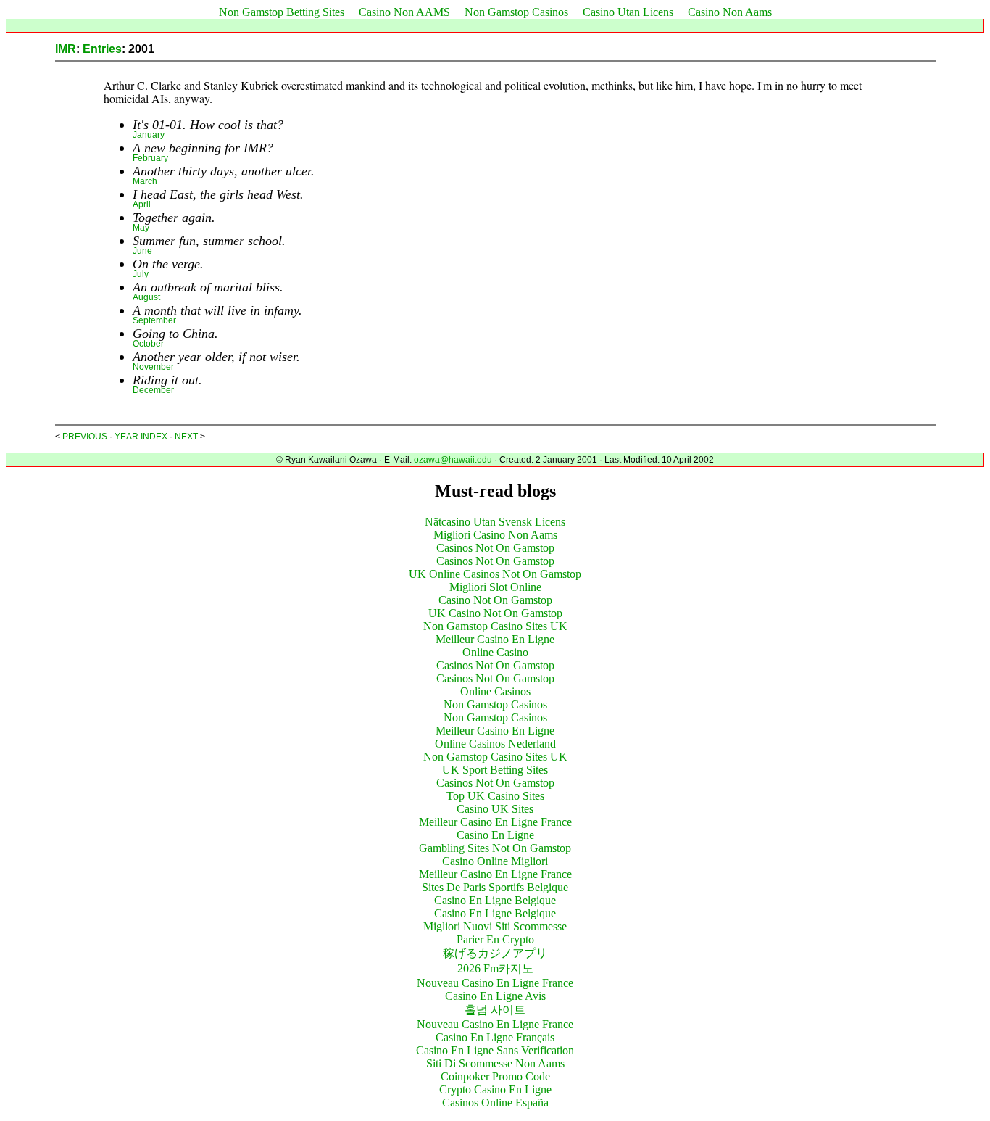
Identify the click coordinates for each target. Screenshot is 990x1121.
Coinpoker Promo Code (495, 1076)
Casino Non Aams (730, 12)
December (153, 390)
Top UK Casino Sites (495, 796)
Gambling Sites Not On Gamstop (495, 848)
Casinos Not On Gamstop (495, 548)
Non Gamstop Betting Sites (281, 12)
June (142, 251)
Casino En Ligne (495, 835)
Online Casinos (495, 691)
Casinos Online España (495, 1102)
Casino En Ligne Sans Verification (495, 1050)
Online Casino (495, 652)
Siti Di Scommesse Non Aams (495, 1063)
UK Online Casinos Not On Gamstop (495, 574)
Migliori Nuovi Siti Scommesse (495, 926)
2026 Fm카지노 (495, 968)
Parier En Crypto (495, 939)
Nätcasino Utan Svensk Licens (495, 522)
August (146, 297)
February (150, 158)
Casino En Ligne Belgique (495, 900)
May (141, 228)
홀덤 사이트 (495, 1010)
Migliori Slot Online (495, 587)
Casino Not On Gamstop (495, 600)
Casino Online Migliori (495, 861)
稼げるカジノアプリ (495, 953)
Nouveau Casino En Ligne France (495, 983)
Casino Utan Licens (628, 12)
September (154, 320)
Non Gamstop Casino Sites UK (495, 626)
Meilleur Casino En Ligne (495, 639)
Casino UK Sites (495, 809)
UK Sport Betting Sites (495, 770)
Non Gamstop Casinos (516, 12)
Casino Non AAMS (404, 12)
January (149, 135)
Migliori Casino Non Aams (495, 535)
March (145, 181)
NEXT (186, 436)
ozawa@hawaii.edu (453, 460)
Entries (102, 49)
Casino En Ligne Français (495, 1037)
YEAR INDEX (141, 436)
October (148, 344)
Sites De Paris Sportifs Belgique (495, 887)
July (141, 274)
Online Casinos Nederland (495, 743)
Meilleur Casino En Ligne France (495, 822)
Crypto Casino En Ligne (495, 1089)
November (153, 367)
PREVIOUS (84, 436)
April (142, 204)
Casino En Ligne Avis (495, 996)
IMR (65, 49)
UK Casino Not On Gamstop (495, 613)
